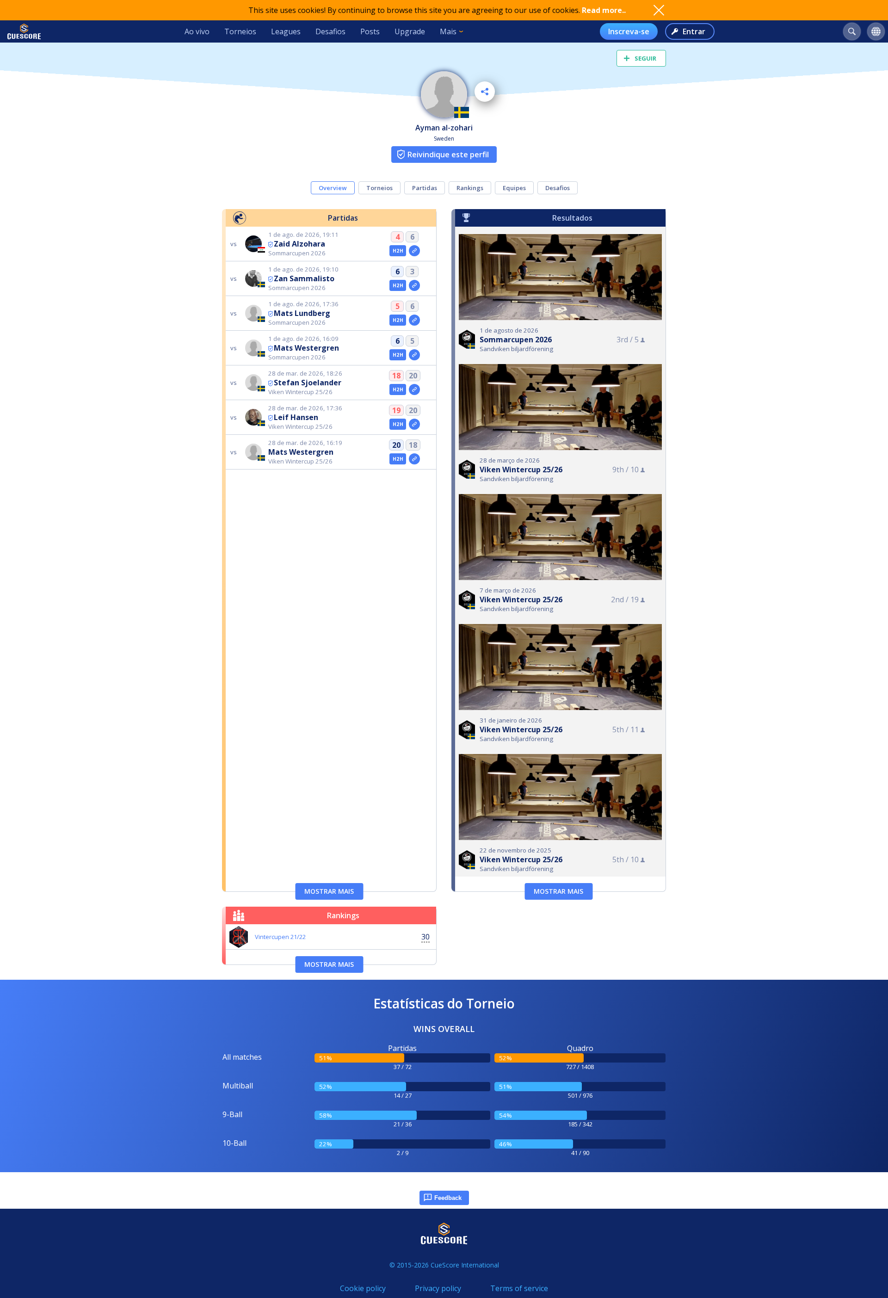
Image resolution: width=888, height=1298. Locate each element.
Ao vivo (197, 31)
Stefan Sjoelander (307, 382)
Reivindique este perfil (448, 154)
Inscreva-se (628, 31)
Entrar (694, 31)
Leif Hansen (296, 417)
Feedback (448, 1197)
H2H (398, 250)
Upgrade (410, 31)
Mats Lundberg (302, 313)
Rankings (469, 188)
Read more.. (604, 10)
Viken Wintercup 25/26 (521, 469)
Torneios (240, 31)
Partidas (424, 188)
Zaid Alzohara (299, 244)
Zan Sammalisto (304, 278)
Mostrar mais (329, 891)
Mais (448, 31)
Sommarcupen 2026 (516, 339)
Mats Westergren (306, 348)
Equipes (514, 188)
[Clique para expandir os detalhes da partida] (414, 250)
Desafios (330, 31)
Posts (370, 31)
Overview (333, 188)
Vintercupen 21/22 (280, 937)
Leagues (286, 31)
